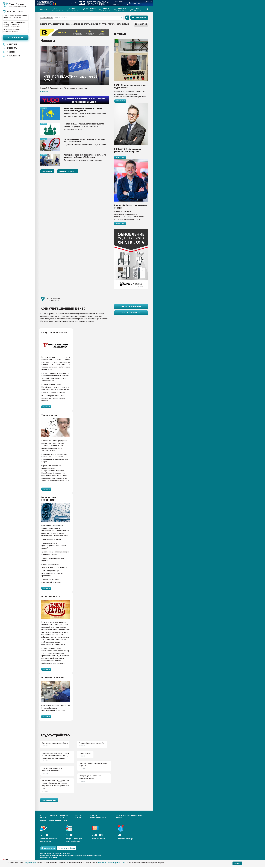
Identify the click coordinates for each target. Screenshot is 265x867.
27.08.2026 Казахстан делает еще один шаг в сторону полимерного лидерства (15, 17)
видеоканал (142, 24)
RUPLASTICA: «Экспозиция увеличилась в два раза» (127, 150)
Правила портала (78, 817)
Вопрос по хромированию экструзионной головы (12, 30)
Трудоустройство (108, 24)
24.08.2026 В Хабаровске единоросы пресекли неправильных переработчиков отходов (15, 24)
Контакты (53, 815)
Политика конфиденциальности (98, 817)
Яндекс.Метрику (30, 863)
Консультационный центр (91, 24)
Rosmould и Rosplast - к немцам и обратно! (130, 206)
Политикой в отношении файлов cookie (111, 863)
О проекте (43, 817)
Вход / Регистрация (139, 17)
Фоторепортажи (123, 24)
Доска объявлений (73, 24)
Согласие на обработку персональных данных (129, 817)
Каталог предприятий (56, 24)
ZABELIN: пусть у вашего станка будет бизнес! (130, 86)
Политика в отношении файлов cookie (53, 821)
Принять (237, 863)
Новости (43, 24)
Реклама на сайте (64, 817)
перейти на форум (68, 848)
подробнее (44, 92)
